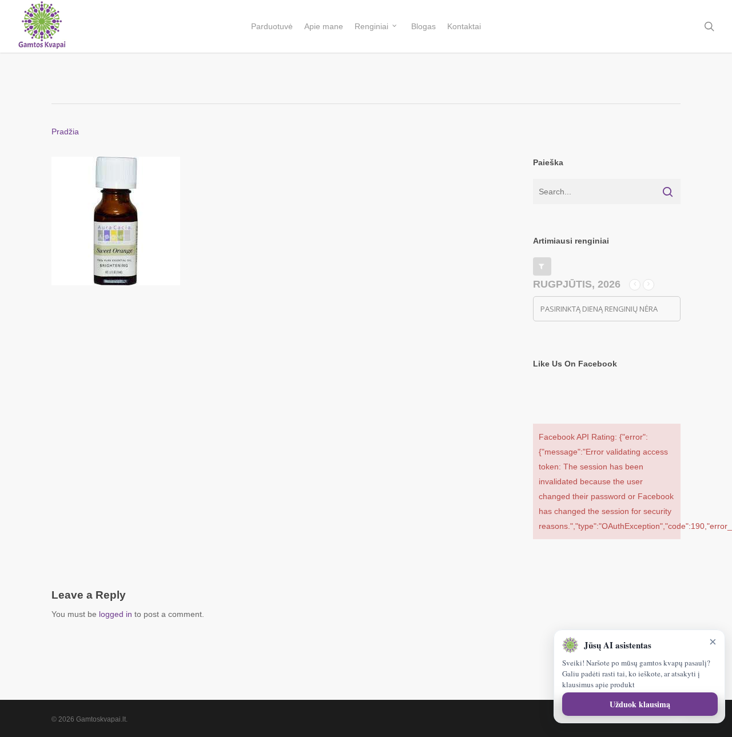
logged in (115, 614)
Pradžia (65, 131)
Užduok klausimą (640, 704)
